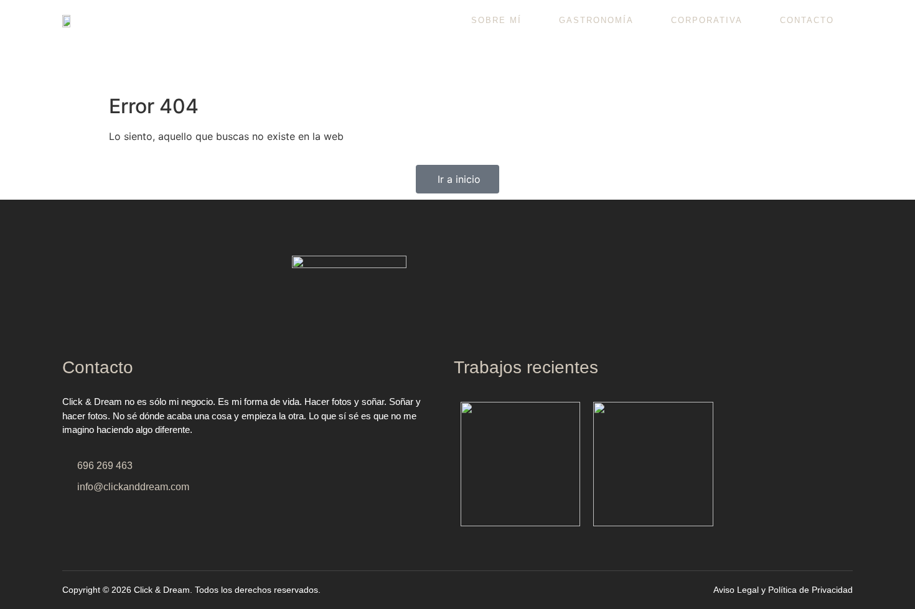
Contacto (807, 20)
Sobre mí (496, 20)
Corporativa (707, 20)
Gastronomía (596, 20)
